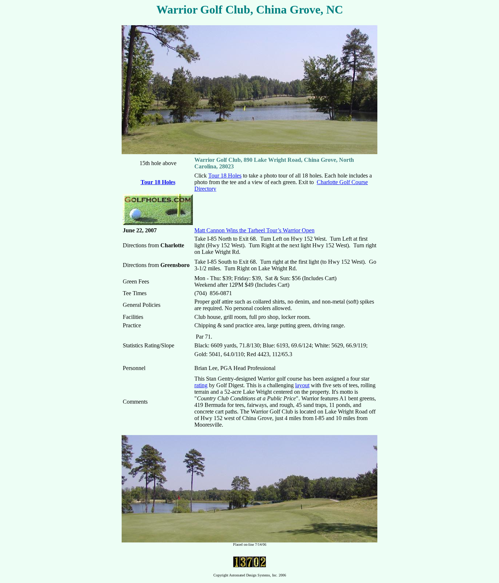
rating (200, 385)
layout (302, 385)
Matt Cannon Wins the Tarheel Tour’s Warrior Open (254, 230)
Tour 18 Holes (158, 182)
